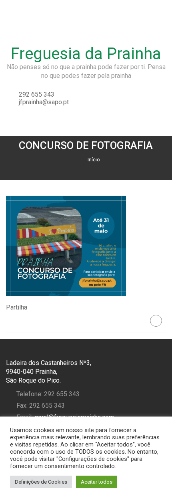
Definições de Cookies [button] (41, 482)
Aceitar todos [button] (96, 482)
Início (94, 160)
